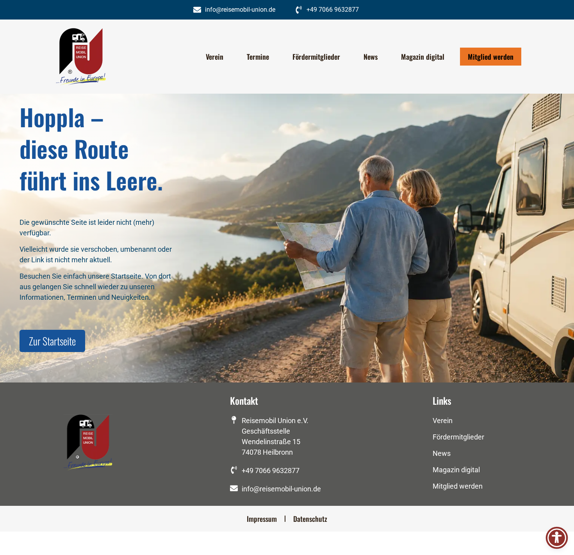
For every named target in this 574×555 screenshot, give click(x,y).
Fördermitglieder (316, 57)
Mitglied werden (490, 57)
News (371, 57)
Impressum (262, 519)
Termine (258, 57)
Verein (214, 57)
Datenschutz (310, 519)
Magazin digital (422, 57)
